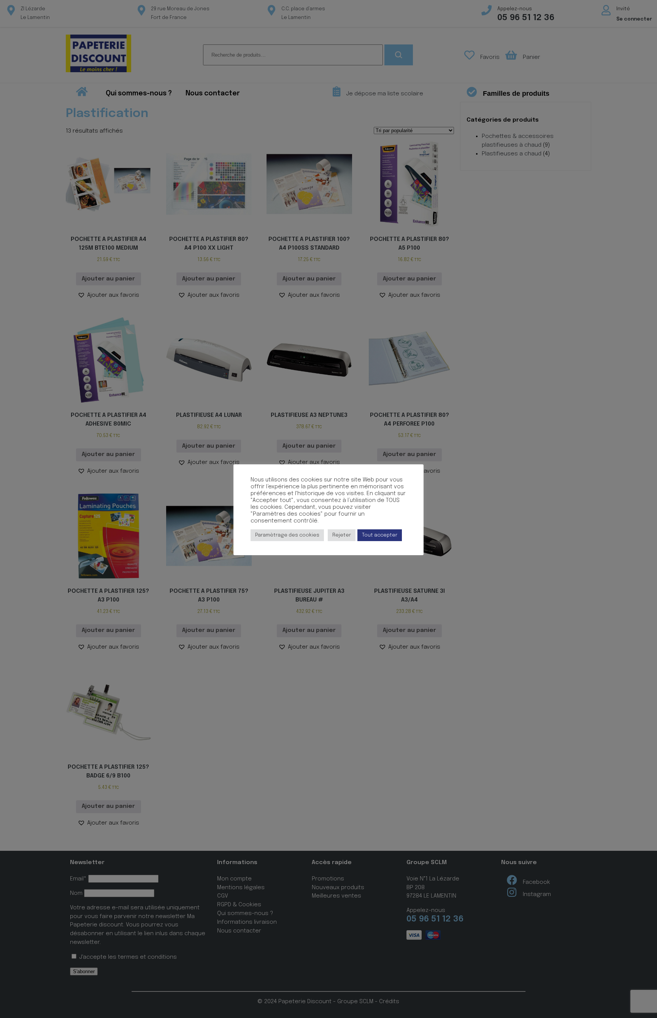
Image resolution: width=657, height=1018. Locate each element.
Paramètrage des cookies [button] (287, 535)
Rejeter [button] (341, 535)
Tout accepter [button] (379, 535)
